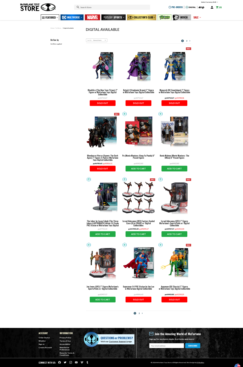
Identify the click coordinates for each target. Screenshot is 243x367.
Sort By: (89, 40)
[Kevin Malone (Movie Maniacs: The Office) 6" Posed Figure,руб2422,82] (174, 132)
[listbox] (100, 40)
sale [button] (196, 17)
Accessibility (65, 344)
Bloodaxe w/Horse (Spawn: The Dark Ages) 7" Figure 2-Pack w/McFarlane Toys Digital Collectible (102, 158)
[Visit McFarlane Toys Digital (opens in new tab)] (190, 7)
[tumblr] (87, 362)
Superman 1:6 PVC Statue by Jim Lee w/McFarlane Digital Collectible (138, 288)
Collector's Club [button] (143, 17)
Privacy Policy (65, 338)
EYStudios (200, 362)
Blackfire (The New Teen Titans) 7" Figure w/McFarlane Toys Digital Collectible (102, 92)
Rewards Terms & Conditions (67, 354)
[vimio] (81, 362)
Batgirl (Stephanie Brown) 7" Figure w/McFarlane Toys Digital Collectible (138, 91)
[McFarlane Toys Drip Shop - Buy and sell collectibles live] (201, 7)
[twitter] (65, 362)
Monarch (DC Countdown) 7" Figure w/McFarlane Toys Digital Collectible (174, 91)
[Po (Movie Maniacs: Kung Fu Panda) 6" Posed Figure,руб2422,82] (138, 132)
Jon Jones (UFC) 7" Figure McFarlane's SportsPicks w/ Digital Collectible (103, 288)
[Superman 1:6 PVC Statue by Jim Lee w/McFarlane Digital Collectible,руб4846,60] (138, 263)
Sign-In (41, 344)
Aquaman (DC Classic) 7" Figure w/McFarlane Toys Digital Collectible (174, 288)
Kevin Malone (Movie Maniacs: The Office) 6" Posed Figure (174, 157)
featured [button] (50, 17)
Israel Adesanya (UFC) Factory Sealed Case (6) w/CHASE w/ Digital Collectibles (139, 223)
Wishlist (42, 341)
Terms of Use (65, 341)
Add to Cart (138, 168)
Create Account (45, 347)
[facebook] (59, 362)
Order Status (44, 338)
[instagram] (70, 362)
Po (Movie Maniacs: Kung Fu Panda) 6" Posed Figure (138, 157)
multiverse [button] (73, 17)
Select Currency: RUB (208, 2)
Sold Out (102, 103)
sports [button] (118, 17)
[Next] (190, 41)
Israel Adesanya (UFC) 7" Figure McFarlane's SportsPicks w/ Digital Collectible (174, 223)
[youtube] (76, 362)
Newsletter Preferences (65, 348)
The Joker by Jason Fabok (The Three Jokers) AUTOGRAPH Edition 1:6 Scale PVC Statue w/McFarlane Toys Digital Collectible (103, 224)
